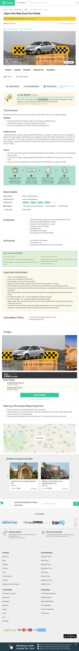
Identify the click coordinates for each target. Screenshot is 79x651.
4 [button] (38, 523)
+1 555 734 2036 (20, 538)
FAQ (3, 572)
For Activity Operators (48, 593)
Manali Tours (45, 576)
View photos (69, 62)
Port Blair (5, 621)
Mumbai (5, 605)
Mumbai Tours (46, 564)
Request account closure (10, 584)
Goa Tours (44, 572)
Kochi (4, 613)
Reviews (5, 564)
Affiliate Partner (46, 597)
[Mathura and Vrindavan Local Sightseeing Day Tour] (55, 470)
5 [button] (41, 523)
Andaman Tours (46, 580)
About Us (5, 556)
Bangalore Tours (46, 568)
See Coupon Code (30, 19)
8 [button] (50, 523)
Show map (39, 438)
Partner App (45, 613)
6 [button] (44, 523)
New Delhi (5, 597)
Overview (8, 70)
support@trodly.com (14, 536)
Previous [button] (14, 353)
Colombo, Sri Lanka (9, 593)
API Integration (46, 605)
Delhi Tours (45, 560)
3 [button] (35, 523)
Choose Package (9, 380)
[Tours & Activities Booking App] (39, 636)
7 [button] (47, 523)
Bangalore (5, 601)
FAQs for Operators (47, 609)
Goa (3, 617)
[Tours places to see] (7, 3)
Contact (5, 568)
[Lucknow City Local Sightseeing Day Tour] (24, 470)
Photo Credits (7, 576)
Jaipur (4, 609)
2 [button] (32, 523)
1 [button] (29, 523)
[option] (39, 353)
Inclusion (17, 70)
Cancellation (51, 70)
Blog (3, 560)
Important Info (39, 70)
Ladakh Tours (45, 584)
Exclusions (27, 70)
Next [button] (65, 353)
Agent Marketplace (47, 601)
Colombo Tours (46, 556)
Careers (5, 580)
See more (53, 202)
